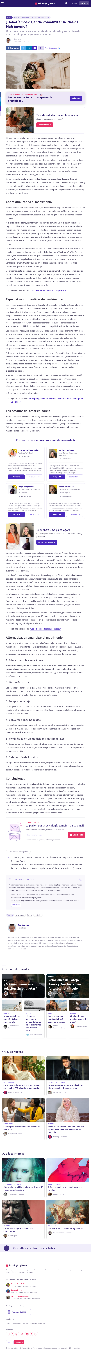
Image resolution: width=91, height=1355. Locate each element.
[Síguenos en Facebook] (8, 1334)
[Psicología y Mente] (45, 3)
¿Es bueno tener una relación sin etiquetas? (20, 986)
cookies (77, 1348)
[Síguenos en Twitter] (12, 1334)
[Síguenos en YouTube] (27, 1334)
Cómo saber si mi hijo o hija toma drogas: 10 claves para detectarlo (23, 1189)
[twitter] (23, 48)
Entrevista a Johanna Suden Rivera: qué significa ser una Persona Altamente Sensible (66, 1129)
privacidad (68, 1348)
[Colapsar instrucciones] (80, 879)
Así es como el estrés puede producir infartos (65, 1189)
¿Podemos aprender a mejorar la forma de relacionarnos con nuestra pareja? (33, 1023)
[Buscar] (66, 3)
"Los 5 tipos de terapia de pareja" (45, 628)
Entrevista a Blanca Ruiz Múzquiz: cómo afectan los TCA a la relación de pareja (21, 1087)
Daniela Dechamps (67, 450)
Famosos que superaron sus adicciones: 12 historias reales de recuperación (67, 1087)
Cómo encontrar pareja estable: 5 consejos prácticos (56, 1019)
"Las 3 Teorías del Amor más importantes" (49, 290)
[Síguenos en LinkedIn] (17, 1334)
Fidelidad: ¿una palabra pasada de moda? (78, 1019)
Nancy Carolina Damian (28, 450)
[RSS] (36, 1334)
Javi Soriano (16, 39)
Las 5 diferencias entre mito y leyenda (65, 1228)
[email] (34, 48)
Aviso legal (60, 1348)
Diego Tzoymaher (26, 486)
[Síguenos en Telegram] (31, 1334)
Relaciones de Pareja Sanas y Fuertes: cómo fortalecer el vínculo (64, 984)
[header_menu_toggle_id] (2, 3)
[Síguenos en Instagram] (22, 1334)
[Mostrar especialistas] (6, 1248)
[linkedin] (29, 48)
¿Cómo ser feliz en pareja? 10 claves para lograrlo (11, 1019)
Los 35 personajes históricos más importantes (18, 1230)
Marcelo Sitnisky (66, 486)
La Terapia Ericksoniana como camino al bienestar (21, 1128)
